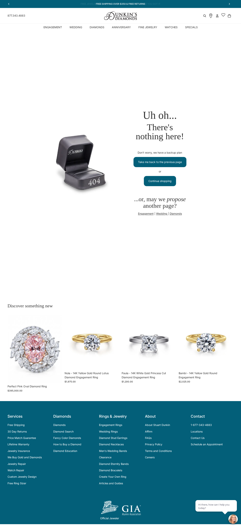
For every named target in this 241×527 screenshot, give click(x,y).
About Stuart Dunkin (157, 424)
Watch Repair (16, 470)
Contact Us (197, 437)
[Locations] (210, 15)
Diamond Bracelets (110, 470)
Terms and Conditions (158, 450)
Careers (150, 457)
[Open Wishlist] (223, 16)
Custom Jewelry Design (22, 476)
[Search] (205, 16)
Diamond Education (65, 450)
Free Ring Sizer (17, 483)
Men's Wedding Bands (113, 450)
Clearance (105, 457)
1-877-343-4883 (201, 424)
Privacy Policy (153, 444)
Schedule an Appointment (207, 444)
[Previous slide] (13, 349)
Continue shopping (160, 181)
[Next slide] (56, 349)
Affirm (148, 431)
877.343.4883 (16, 15)
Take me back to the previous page (160, 162)
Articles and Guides (111, 483)
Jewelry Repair (17, 463)
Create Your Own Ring (112, 476)
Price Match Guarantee (22, 437)
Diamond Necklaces (111, 444)
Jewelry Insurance (19, 450)
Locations (197, 431)
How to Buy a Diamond (67, 444)
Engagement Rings (110, 424)
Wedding (162, 213)
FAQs (148, 437)
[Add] (56, 377)
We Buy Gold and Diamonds (25, 457)
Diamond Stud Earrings (113, 437)
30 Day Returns (17, 431)
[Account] (217, 16)
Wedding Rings (108, 431)
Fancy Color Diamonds (67, 437)
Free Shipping (16, 424)
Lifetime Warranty (18, 444)
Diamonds (176, 213)
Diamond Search (63, 431)
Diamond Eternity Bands (114, 463)
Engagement (146, 213)
